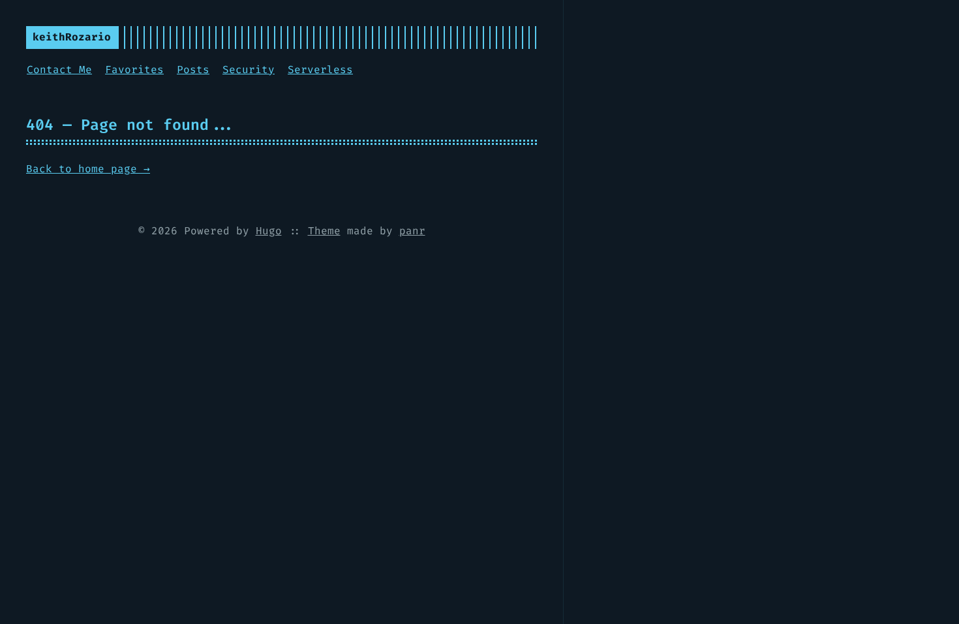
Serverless (320, 69)
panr (412, 231)
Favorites (134, 69)
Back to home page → (88, 169)
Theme (324, 231)
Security (248, 69)
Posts (193, 69)
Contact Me (59, 69)
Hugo (269, 231)
